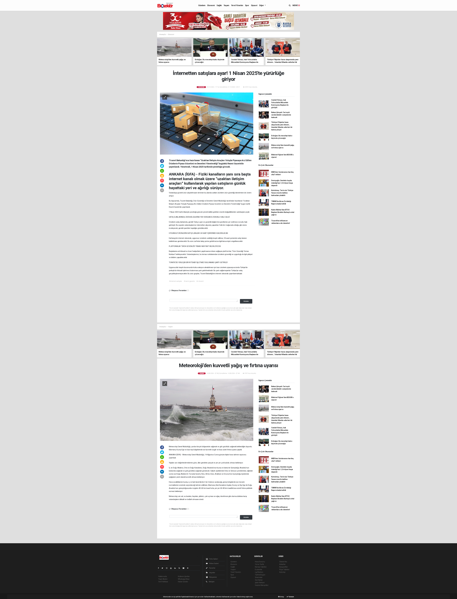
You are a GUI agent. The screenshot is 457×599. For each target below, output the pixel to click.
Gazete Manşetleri (261, 585)
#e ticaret (200, 281)
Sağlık (219, 5)
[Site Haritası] (184, 568)
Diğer (261, 5)
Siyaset (254, 5)
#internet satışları (175, 281)
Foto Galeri (213, 559)
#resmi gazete (189, 281)
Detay (281, 597)
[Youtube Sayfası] (172, 568)
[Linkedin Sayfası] (176, 568)
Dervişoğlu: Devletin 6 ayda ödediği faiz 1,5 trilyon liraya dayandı (282, 183)
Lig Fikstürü (259, 572)
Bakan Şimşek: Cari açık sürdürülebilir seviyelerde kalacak (281, 114)
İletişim (211, 582)
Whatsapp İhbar (183, 579)
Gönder (246, 301)
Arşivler (212, 573)
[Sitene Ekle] (188, 568)
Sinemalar (258, 577)
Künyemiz (213, 577)
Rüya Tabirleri (284, 569)
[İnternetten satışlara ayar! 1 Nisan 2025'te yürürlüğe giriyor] (206, 123)
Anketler (282, 564)
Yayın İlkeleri (162, 579)
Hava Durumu (260, 562)
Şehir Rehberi (260, 583)
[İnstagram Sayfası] (167, 568)
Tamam (291, 597)
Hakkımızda (162, 576)
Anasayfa (162, 34)
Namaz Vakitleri (260, 567)
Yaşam (226, 5)
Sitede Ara (283, 562)
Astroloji (282, 572)
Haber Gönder (183, 582)
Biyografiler (283, 567)
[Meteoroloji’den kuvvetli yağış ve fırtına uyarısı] (206, 410)
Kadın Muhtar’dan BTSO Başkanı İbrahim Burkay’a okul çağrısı (282, 212)
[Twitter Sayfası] (163, 568)
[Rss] (180, 568)
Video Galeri (214, 563)
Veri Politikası (163, 582)
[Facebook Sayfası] (159, 568)
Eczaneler (258, 569)
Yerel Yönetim (237, 5)
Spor (247, 5)
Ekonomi (211, 5)
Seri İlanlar (259, 580)
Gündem (201, 5)
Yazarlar (212, 568)
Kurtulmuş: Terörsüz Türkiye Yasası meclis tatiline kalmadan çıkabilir (282, 192)
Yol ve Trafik (259, 564)
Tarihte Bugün (260, 575)
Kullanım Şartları (184, 576)
